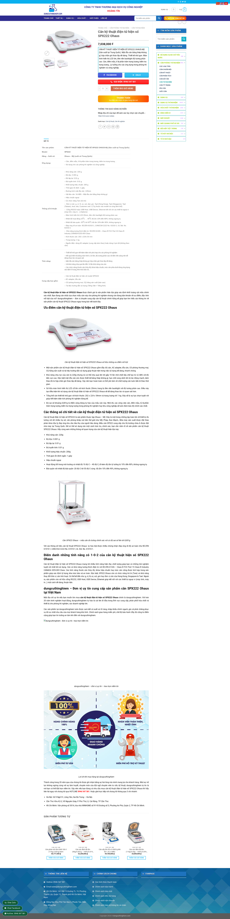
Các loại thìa (164, 66)
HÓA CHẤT (81, 18)
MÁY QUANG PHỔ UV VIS (169, 123)
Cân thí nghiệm (165, 82)
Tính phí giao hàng (106, 116)
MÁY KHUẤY (165, 118)
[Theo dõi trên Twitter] (183, 2)
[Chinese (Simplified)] (218, 3)
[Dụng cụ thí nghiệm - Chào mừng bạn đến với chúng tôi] (53, 9)
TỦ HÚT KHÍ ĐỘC (166, 134)
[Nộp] (159, 18)
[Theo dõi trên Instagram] (180, 2)
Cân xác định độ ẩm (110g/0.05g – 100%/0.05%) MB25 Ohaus (136, 850)
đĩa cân (162, 88)
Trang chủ (48, 18)
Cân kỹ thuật (164, 73)
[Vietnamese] (226, 3)
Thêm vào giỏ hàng (123, 88)
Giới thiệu (94, 18)
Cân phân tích (165, 76)
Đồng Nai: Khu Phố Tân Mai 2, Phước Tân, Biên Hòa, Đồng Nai (65, 903)
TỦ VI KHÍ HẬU (165, 139)
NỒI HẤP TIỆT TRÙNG (168, 128)
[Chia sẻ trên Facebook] (100, 127)
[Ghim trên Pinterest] (113, 127)
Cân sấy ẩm (164, 79)
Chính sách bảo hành (104, 887)
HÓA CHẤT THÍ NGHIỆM (169, 108)
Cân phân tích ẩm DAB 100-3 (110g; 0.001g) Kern (56, 850)
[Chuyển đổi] (185, 56)
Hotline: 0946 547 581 (55, 882)
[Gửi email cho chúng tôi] (185, 2)
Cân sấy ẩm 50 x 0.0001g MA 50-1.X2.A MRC (110, 850)
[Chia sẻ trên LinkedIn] (117, 127)
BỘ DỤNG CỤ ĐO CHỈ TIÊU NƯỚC (169, 56)
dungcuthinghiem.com (121, 916)
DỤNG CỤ (70, 18)
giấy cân (163, 91)
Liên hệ (104, 18)
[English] (222, 3)
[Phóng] (47, 53)
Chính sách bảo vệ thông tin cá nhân (110, 905)
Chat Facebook (13, 908)
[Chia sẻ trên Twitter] (104, 127)
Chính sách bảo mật (103, 891)
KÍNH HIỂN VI (165, 113)
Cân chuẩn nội (165, 69)
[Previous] (48, 41)
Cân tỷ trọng (164, 85)
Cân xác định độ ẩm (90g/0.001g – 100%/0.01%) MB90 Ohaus (82, 850)
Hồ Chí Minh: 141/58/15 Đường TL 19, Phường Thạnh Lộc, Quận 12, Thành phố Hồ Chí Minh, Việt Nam (65, 894)
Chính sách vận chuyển (105, 900)
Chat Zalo (12, 903)
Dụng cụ (164, 9)
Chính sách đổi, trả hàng (105, 896)
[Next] (90, 41)
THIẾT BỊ (59, 18)
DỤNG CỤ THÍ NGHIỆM (168, 102)
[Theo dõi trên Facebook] (178, 2)
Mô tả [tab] (46, 141)
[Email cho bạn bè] (109, 127)
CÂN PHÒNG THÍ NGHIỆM (170, 63)
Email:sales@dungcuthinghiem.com (61, 887)
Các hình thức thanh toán (106, 882)
